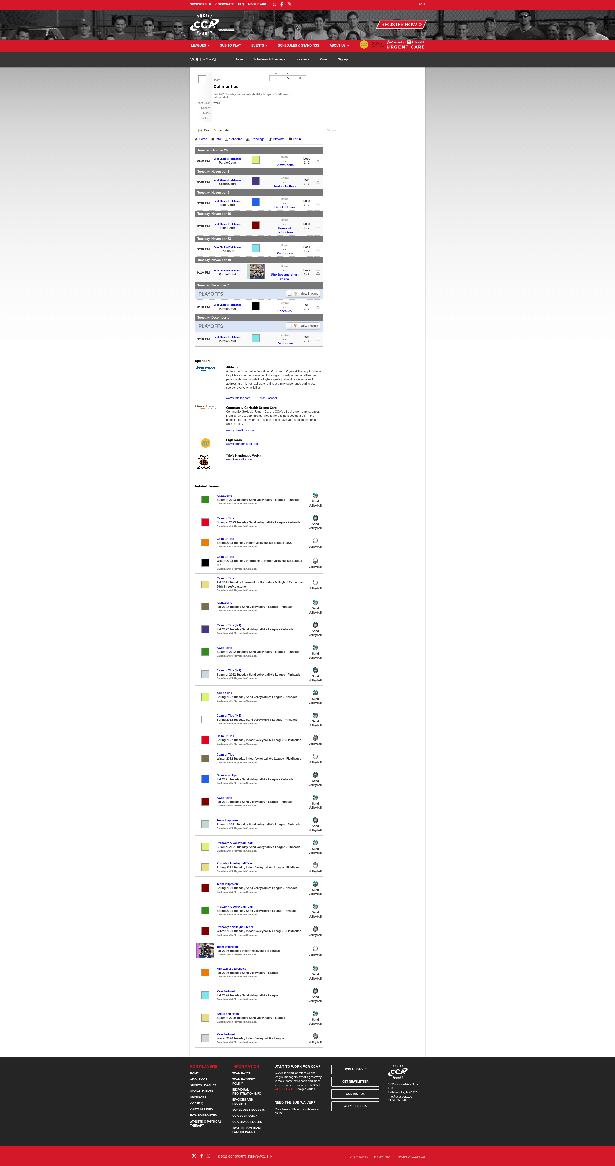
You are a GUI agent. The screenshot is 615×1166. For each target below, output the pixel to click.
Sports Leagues (203, 1085)
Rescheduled (226, 991)
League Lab (418, 1156)
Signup (343, 59)
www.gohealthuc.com (240, 430)
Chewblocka (285, 165)
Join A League (355, 1069)
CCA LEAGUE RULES (247, 1121)
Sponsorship (200, 4)
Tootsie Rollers (284, 186)
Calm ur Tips (225, 518)
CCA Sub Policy (244, 1115)
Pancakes (284, 311)
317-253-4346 (397, 1100)
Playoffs (278, 139)
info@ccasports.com (401, 1096)
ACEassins (224, 495)
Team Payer (241, 1073)
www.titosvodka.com (239, 459)
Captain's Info (201, 1109)
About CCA (199, 1079)
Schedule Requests (248, 1109)
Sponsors (198, 1097)
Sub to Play (230, 45)
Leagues (198, 45)
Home (239, 59)
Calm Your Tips (227, 775)
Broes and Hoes (228, 1014)
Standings (257, 139)
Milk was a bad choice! (232, 968)
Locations (302, 59)
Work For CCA (355, 1106)
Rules (324, 59)
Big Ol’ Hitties (284, 207)
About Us (338, 45)
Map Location (269, 398)
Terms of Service (358, 1156)
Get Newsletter (355, 1081)
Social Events (201, 1091)
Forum (297, 139)
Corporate (224, 4)
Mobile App (257, 4)
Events (257, 45)
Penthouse (285, 253)
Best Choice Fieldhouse (227, 158)
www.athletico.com (238, 398)
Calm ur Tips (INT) (229, 625)
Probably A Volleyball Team (235, 843)
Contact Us (355, 1094)
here (285, 1109)
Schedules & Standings (298, 45)
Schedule (235, 139)
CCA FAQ (196, 1103)
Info (218, 139)
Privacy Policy (382, 1156)
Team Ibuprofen (227, 820)
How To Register (203, 1115)
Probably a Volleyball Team (235, 927)
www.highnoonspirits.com (242, 444)
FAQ (241, 4)
